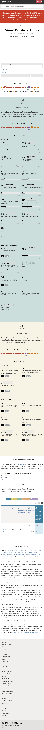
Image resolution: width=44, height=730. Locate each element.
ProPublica (5, 642)
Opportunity (38, 513)
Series (3, 652)
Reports (4, 676)
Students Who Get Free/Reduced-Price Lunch (22, 509)
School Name (3, 507)
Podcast (4, 703)
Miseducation (18, 2)
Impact (4, 659)
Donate (39, 1)
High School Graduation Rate (31, 509)
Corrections (5, 661)
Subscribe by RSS (7, 693)
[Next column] (42, 503)
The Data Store (6, 647)
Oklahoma (27, 26)
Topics (4, 649)
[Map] (22, 51)
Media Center (6, 678)
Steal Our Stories (7, 711)
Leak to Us (5, 708)
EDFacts (18, 554)
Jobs (3, 674)
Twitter (4, 696)
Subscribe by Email (7, 691)
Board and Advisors (8, 669)
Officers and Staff (7, 671)
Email (2, 479)
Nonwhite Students (14, 507)
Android (9, 700)
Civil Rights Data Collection (20, 20)
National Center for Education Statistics (18, 550)
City (8, 507)
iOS (3, 700)
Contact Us (5, 713)
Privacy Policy (6, 686)
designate (20, 464)
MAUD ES (4, 70)
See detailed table (36, 76)
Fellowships (11, 674)
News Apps (5, 654)
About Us (4, 666)
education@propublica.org (26, 621)
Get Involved (6, 656)
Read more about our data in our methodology (26, 632)
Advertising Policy (7, 681)
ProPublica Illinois (7, 644)
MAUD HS (4, 72)
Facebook (5, 698)
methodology (5, 559)
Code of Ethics (6, 683)
